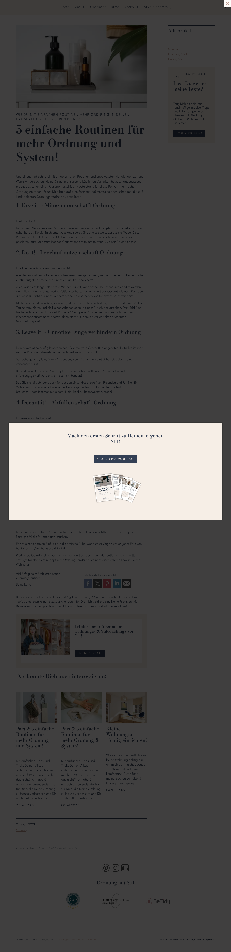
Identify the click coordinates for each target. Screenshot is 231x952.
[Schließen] (4, 4)
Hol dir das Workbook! (117, 459)
